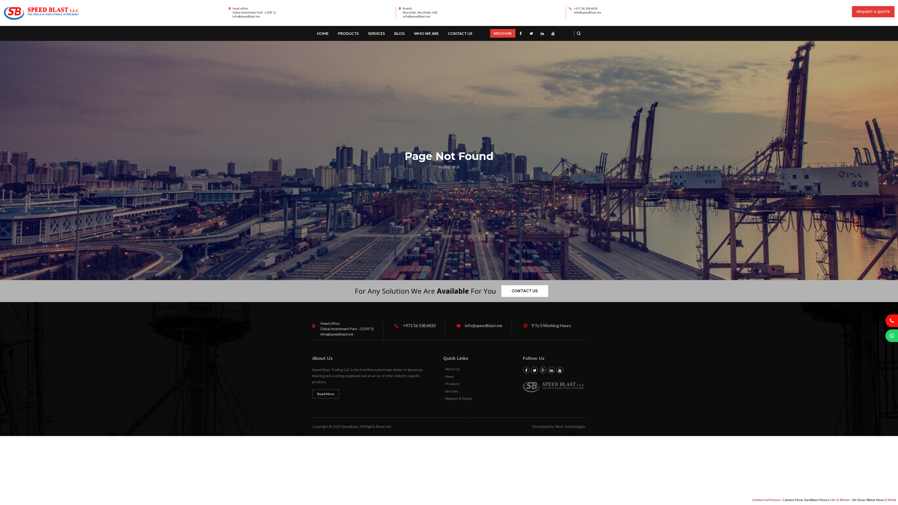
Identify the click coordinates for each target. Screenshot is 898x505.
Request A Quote (873, 12)
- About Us (451, 369)
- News (448, 376)
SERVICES (376, 33)
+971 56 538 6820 (585, 9)
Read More (325, 394)
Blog (399, 33)
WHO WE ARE (426, 33)
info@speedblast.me (587, 12)
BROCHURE (503, 33)
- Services (450, 391)
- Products (451, 384)
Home (323, 33)
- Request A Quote (457, 398)
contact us (460, 33)
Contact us (525, 291)
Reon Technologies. (570, 426)
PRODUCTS (348, 33)
